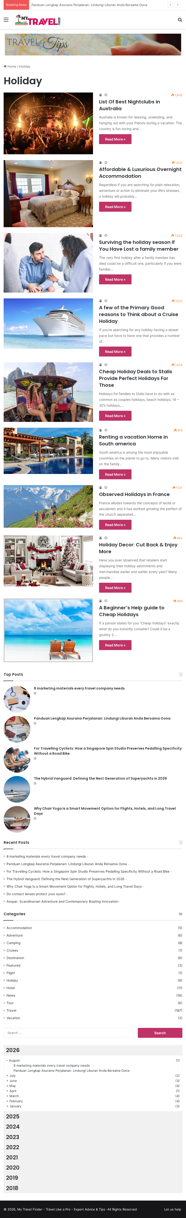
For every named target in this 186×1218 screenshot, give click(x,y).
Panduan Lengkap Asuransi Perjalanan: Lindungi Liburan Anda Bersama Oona (102, 718)
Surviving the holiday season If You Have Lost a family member (138, 245)
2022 (12, 1147)
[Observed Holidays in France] (48, 506)
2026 (13, 1050)
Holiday (12, 980)
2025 (13, 1116)
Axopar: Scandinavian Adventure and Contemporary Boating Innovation (62, 901)
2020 (13, 1167)
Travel (11, 1010)
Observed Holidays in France (134, 494)
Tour (10, 1003)
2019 (12, 1178)
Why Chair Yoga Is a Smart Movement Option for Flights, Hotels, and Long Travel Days (74, 886)
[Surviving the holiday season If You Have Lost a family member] (48, 263)
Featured (13, 965)
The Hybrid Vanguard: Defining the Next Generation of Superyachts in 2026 (100, 778)
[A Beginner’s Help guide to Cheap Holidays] (48, 630)
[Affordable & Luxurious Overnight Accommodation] (48, 193)
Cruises (12, 950)
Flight (11, 973)
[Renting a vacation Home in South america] (48, 451)
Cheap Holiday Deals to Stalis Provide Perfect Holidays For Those (135, 378)
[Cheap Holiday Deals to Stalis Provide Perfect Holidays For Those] (48, 392)
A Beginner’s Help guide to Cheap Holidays (131, 611)
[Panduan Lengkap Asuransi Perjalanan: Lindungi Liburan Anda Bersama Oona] (17, 729)
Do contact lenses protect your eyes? (36, 894)
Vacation (13, 1018)
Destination (15, 958)
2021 (12, 1157)
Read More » (115, 139)
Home (11, 66)
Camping (13, 943)
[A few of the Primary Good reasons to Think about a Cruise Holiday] (48, 323)
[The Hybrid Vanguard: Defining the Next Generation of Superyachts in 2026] (17, 789)
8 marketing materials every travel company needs (79, 688)
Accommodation (19, 928)
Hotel (11, 988)
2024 (13, 1127)
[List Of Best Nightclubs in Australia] (48, 123)
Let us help (172, 1209)
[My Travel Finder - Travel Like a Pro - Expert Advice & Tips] (38, 19)
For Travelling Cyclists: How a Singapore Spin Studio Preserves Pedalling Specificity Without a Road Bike (88, 871)
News (11, 995)
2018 (12, 1188)
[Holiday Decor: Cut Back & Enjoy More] (48, 560)
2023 (12, 1137)
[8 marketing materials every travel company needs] (17, 699)
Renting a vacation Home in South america (133, 440)
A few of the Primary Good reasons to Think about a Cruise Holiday (138, 314)
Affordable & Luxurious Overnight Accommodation (140, 172)
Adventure (15, 935)
